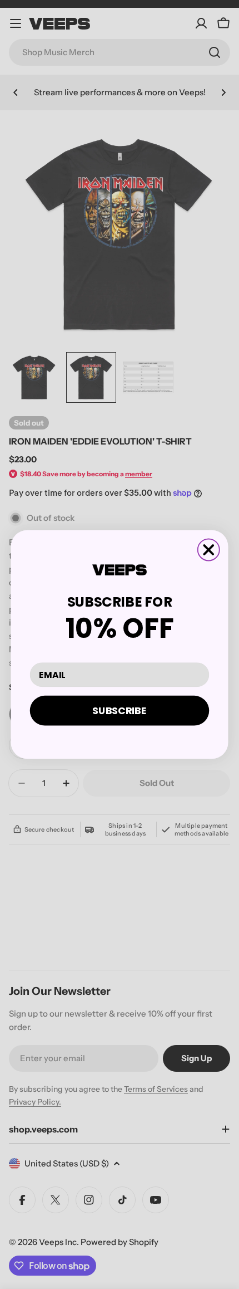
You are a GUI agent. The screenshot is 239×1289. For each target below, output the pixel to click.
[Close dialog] (209, 549)
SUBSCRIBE (119, 710)
